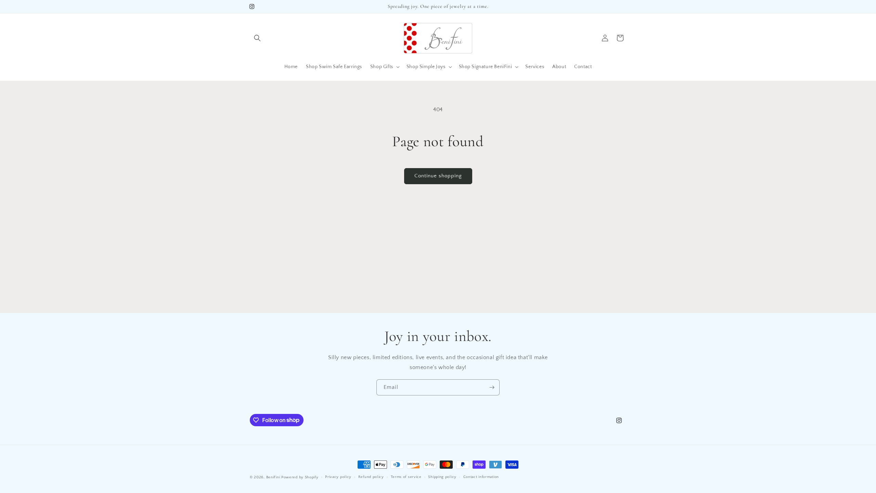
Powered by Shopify (300, 477)
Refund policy (371, 477)
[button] (257, 38)
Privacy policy (338, 477)
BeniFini (273, 477)
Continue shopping (438, 176)
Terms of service (406, 477)
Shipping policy (442, 477)
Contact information (481, 477)
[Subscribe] (491, 387)
